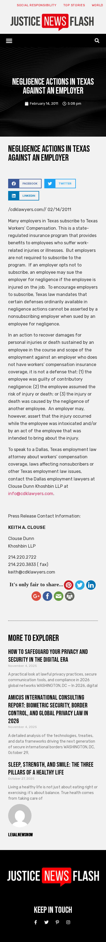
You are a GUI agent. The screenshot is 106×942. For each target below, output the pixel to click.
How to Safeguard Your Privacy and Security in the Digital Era (48, 656)
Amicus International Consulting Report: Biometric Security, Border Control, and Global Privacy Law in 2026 (48, 709)
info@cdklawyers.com (30, 493)
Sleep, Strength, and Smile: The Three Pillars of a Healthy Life (50, 768)
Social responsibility (37, 5)
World (98, 5)
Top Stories (74, 5)
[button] (9, 40)
